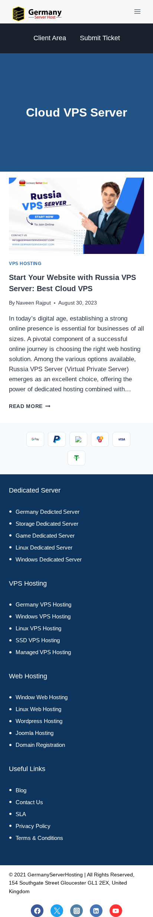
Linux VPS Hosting (38, 628)
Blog (21, 790)
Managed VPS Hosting (43, 652)
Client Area (49, 38)
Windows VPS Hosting (43, 616)
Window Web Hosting (42, 697)
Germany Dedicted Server (47, 512)
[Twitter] (57, 910)
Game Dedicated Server (45, 535)
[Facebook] (37, 910)
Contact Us (29, 802)
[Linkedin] (96, 910)
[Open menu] (137, 11)
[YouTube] (116, 910)
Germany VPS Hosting (43, 604)
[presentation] (76, 216)
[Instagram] (76, 910)
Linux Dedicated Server (44, 547)
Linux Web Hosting (38, 709)
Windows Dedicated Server (49, 559)
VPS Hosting (25, 263)
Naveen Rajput (33, 303)
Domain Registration (40, 745)
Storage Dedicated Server (47, 523)
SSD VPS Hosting (38, 640)
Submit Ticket (100, 38)
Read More (30, 406)
